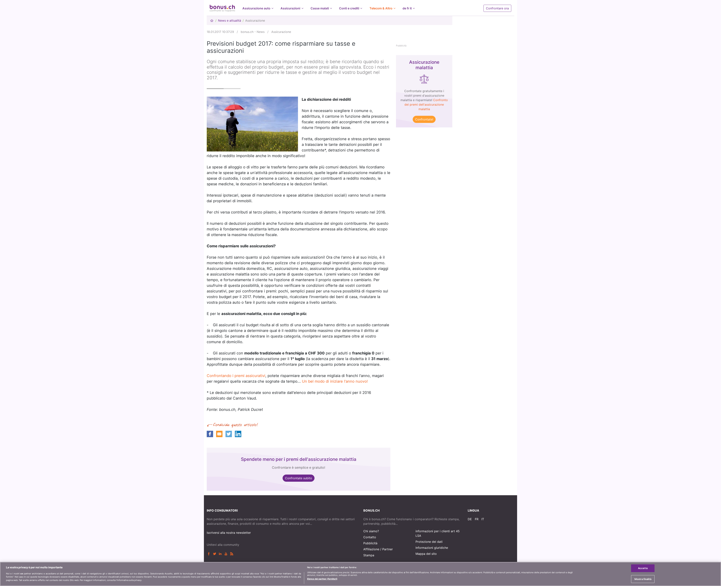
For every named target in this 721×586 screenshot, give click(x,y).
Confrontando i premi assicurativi (236, 375)
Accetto (643, 568)
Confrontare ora (497, 8)
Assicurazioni (290, 8)
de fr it (407, 8)
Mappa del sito (426, 554)
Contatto (369, 537)
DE (470, 519)
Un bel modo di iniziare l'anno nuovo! (335, 381)
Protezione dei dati (429, 542)
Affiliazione (371, 549)
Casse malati (320, 8)
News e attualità (229, 20)
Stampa (368, 555)
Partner (387, 549)
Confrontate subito (298, 478)
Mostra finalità (642, 578)
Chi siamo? (371, 531)
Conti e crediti (349, 8)
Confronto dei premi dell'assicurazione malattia (426, 104)
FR (476, 519)
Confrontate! (424, 119)
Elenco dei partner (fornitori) (322, 578)
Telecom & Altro (381, 8)
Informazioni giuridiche (432, 548)
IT (482, 519)
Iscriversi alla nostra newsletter (229, 533)
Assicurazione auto (256, 8)
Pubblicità (370, 543)
